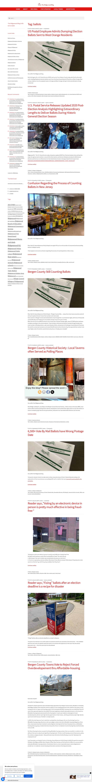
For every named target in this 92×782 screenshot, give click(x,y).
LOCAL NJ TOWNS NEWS (14, 188)
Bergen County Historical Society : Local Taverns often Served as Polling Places (56, 349)
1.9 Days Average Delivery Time (37, 172)
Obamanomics (20, 214)
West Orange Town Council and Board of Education (53, 96)
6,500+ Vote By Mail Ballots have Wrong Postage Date (56, 433)
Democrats (18, 211)
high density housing (62, 755)
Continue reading (32, 86)
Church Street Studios (13, 81)
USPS (32, 96)
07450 (13, 205)
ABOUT (25, 9)
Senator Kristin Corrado (74, 492)
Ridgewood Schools (12, 44)
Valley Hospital (11, 65)
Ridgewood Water (12, 62)
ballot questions (57, 753)
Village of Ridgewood (12, 47)
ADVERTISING (70, 9)
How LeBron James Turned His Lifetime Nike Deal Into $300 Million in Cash (16, 127)
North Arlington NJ (63, 94)
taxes (17, 276)
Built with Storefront (13, 780)
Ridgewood (12, 218)
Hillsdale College (11, 84)
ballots (49, 94)
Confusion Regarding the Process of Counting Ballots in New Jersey (54, 185)
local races (75, 336)
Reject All (19, 776)
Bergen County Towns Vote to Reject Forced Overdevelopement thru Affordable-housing (54, 666)
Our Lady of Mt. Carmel (13, 68)
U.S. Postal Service (51, 173)
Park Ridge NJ (77, 755)
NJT (16, 214)
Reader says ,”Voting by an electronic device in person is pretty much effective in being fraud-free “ (55, 506)
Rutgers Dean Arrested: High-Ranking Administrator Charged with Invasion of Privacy (15, 108)
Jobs (9, 214)
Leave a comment (49, 102)
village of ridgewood (36, 170)
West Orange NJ (37, 96)
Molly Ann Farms (11, 38)
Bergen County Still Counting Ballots (49, 271)
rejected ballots (51, 655)
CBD (15, 209)
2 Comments (49, 661)
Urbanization (20, 276)
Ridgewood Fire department (14, 53)
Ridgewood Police (12, 50)
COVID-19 (9, 211)
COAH (77, 753)
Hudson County (54, 94)
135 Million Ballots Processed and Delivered (54, 172)
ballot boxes (33, 573)
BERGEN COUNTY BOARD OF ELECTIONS (64, 336)
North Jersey (35, 92)
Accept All (28, 776)
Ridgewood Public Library (13, 56)
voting (67, 421)
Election (42, 573)
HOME (18, 9)
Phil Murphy (65, 492)
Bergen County (35, 260)
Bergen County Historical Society (41, 421)
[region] (18, 771)
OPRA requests (44, 655)
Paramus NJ (10, 216)
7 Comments (48, 269)
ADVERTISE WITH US (13, 191)
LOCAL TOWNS (58, 9)
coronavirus (19, 209)
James (40, 28)
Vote (48, 573)
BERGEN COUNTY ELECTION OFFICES (49, 262)
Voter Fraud (57, 573)
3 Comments (46, 28)
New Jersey (12, 214)
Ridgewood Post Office (42, 173)
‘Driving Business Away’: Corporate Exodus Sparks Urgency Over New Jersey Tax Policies (16, 152)
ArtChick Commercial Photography (15, 77)
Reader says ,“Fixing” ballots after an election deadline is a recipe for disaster (54, 584)
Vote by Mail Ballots (36, 494)
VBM (57, 173)
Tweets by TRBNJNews (13, 173)
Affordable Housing (34, 753)
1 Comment (46, 500)
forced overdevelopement (51, 755)
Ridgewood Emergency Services (15, 41)
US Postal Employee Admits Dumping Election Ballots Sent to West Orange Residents (55, 33)
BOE (12, 209)
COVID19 (13, 211)
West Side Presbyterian (13, 71)
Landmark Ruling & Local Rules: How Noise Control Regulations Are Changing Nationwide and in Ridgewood (16, 101)
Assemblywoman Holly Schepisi (37, 336)
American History (36, 420)
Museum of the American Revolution (57, 421)
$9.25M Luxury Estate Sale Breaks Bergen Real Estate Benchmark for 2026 (16, 146)
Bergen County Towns (70, 753)
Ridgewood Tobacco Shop (13, 74)
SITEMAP (11, 193)
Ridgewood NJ (14, 245)
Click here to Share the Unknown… (15, 183)
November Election (61, 262)
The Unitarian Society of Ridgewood (16, 59)
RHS (22, 216)
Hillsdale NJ (47, 752)
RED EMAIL (34, 9)
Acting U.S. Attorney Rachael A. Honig (38, 94)
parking (14, 216)
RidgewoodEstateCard (14, 231)
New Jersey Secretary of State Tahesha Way (44, 492)
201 (9, 205)
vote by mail (71, 262)
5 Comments (48, 180)
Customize (9, 776)
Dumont (42, 752)
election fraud (37, 655)
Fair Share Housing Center (39, 755)
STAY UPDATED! (46, 9)
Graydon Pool (13, 212)
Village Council (19, 279)
